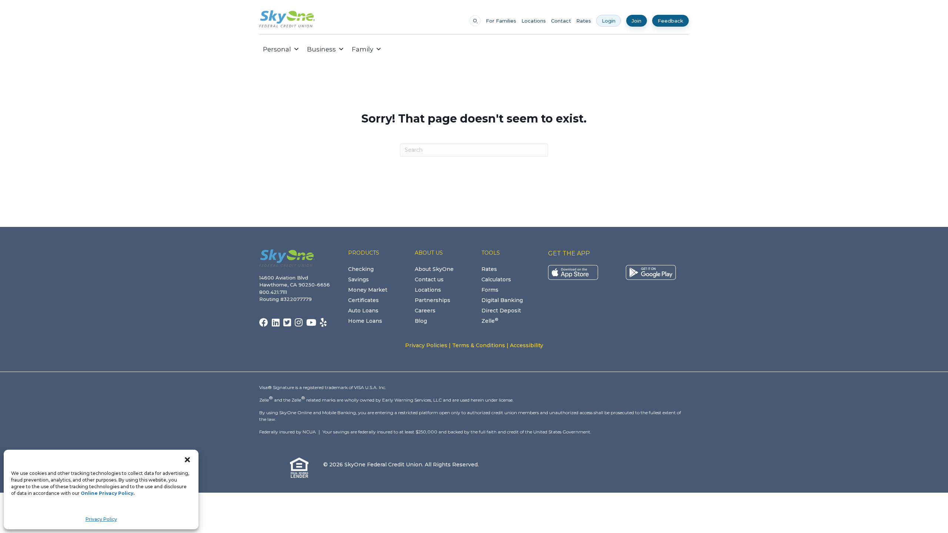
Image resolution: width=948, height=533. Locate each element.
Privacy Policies (426, 345)
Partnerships (432, 300)
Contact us (429, 279)
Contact (561, 21)
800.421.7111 (274, 292)
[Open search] (475, 20)
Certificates (363, 300)
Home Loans (365, 321)
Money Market (367, 289)
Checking (361, 269)
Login (608, 21)
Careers (425, 310)
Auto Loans (363, 310)
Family (362, 49)
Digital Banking (502, 300)
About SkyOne (434, 269)
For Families (501, 21)
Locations (533, 21)
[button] (187, 459)
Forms (489, 289)
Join (636, 21)
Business (321, 49)
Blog (421, 321)
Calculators (496, 279)
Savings (358, 279)
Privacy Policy (101, 519)
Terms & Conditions (478, 345)
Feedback (670, 21)
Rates (583, 21)
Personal (277, 49)
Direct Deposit (501, 310)
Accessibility (526, 345)
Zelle (489, 321)
